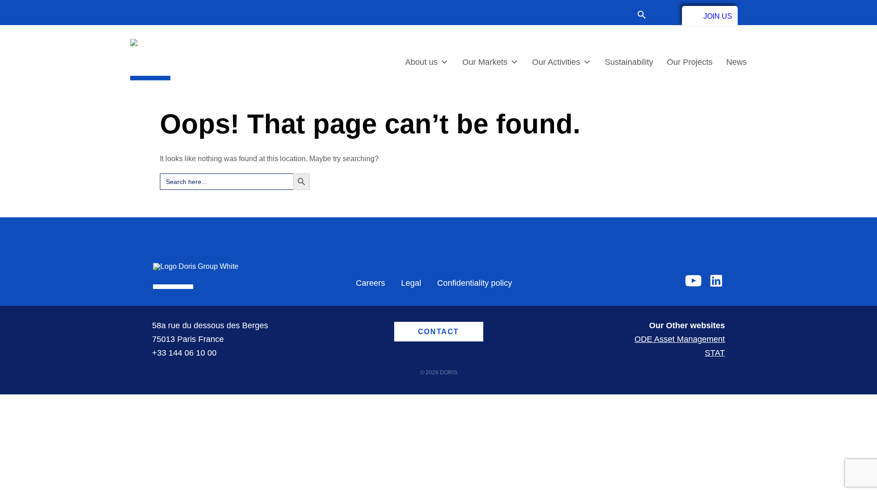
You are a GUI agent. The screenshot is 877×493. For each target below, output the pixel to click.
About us (421, 62)
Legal (411, 283)
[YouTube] (693, 280)
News (736, 62)
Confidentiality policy (474, 283)
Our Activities (556, 62)
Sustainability (629, 62)
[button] (646, 15)
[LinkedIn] (716, 280)
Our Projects (690, 62)
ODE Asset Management (679, 339)
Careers (370, 283)
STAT (715, 352)
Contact (664, 14)
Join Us (717, 16)
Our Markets (484, 62)
